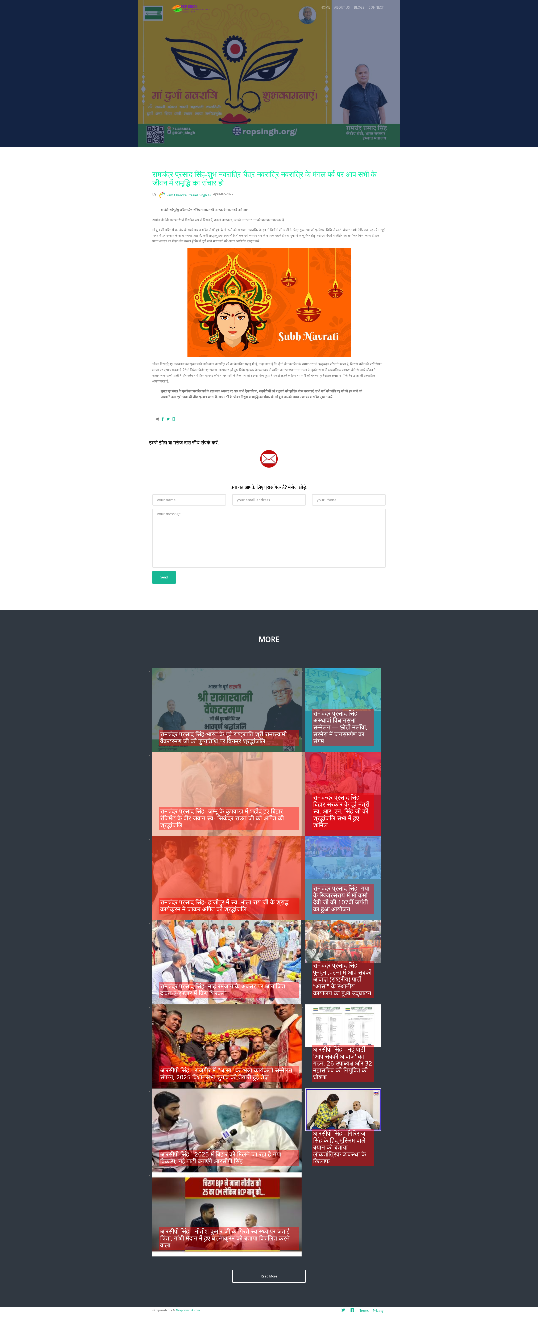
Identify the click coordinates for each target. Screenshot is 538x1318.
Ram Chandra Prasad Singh (186, 195)
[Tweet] (168, 419)
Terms (364, 1311)
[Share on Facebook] (162, 419)
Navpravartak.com (188, 1310)
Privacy (378, 1311)
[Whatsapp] (173, 419)
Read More (269, 1276)
